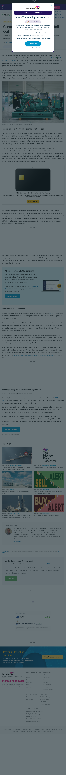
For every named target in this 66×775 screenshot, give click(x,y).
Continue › (33, 44)
